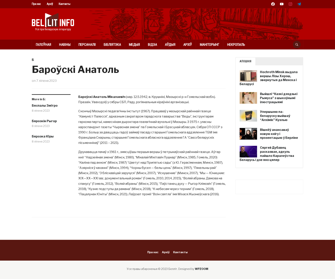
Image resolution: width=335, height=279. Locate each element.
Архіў (50, 4)
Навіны (65, 44)
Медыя (134, 44)
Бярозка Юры (43, 136)
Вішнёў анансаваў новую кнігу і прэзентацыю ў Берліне (279, 134)
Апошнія (245, 61)
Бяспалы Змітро (45, 105)
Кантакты (64, 4)
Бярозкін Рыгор (44, 121)
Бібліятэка (112, 44)
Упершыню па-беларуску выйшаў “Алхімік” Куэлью (275, 116)
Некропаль (236, 44)
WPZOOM (201, 268)
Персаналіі (87, 44)
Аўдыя (170, 44)
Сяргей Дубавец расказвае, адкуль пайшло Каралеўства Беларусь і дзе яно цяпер (267, 154)
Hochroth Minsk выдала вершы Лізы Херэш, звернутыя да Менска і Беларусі (269, 78)
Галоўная (43, 44)
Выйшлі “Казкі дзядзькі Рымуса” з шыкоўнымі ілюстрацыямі (278, 98)
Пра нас (36, 4)
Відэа (152, 44)
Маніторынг (209, 44)
